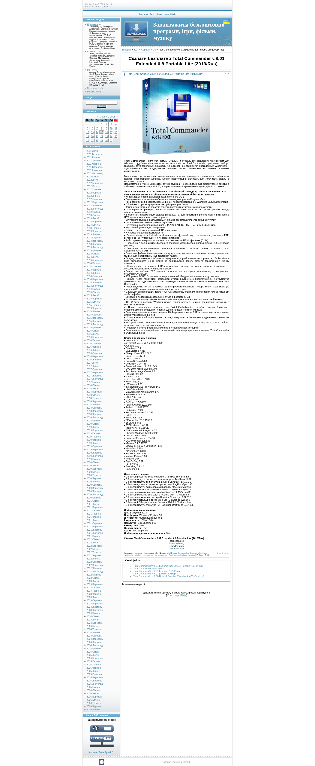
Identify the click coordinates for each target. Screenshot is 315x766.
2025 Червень (94, 667)
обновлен (202, 553)
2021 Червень (94, 517)
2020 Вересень (95, 488)
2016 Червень (94, 346)
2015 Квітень (93, 301)
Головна (143, 14)
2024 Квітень (93, 626)
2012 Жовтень (94, 205)
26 (87, 140)
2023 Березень (95, 584)
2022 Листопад (95, 571)
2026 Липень (93, 709)
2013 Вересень (95, 240)
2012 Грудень (94, 212)
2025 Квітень (93, 661)
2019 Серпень (94, 446)
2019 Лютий (93, 427)
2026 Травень (94, 703)
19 (87, 136)
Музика (91, 91)
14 (97, 132)
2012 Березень (95, 183)
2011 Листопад (94, 173)
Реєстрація (163, 14)
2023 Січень (93, 578)
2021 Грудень (94, 536)
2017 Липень (93, 366)
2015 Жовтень (94, 321)
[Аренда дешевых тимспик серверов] (102, 747)
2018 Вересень (95, 411)
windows (138, 555)
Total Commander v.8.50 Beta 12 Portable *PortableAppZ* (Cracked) (168, 576)
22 (101, 136)
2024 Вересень (95, 639)
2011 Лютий (93, 151)
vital (169, 553)
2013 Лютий (93, 218)
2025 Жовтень (94, 680)
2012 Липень (93, 196)
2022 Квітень (93, 549)
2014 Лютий (93, 257)
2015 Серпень (94, 314)
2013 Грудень (94, 250)
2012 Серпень (94, 199)
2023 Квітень (93, 587)
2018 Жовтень (94, 414)
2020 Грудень (94, 497)
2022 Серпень (94, 562)
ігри (89, 69)
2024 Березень (95, 623)
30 (106, 140)
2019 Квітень (93, 433)
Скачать (193, 553)
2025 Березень (95, 658)
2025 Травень (94, 664)
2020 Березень (95, 468)
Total (171, 555)
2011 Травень (94, 160)
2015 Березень (95, 298)
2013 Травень (94, 228)
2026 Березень (95, 696)
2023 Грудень (94, 613)
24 (111, 136)
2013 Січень (93, 215)
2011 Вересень (95, 167)
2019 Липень (93, 443)
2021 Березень (95, 507)
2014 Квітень (93, 263)
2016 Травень (94, 343)
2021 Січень (93, 501)
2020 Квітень (93, 472)
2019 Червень (94, 440)
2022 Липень (93, 558)
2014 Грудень (94, 289)
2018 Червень (94, 401)
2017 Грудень (94, 382)
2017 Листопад (95, 379)
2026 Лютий (93, 693)
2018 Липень (93, 404)
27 (92, 140)
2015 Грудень (94, 327)
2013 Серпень (94, 237)
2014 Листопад (95, 285)
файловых (128, 555)
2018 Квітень (93, 395)
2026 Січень (93, 690)
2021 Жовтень (94, 529)
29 (101, 140)
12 (87, 132)
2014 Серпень (94, 276)
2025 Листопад (95, 684)
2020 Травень (94, 475)
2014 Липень (93, 273)
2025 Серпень (94, 674)
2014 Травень (94, 266)
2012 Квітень (93, 186)
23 (106, 136)
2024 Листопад (95, 645)
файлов (191, 555)
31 (111, 140)
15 (101, 132)
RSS (106, 6)
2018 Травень (94, 398)
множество (148, 555)
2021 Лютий (93, 504)
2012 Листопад (95, 208)
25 (116, 136)
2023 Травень (94, 590)
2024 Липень (93, 632)
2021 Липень (93, 520)
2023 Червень (94, 594)
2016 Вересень (95, 356)
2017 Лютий (93, 362)
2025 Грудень (94, 687)
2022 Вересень (95, 565)
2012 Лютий (93, 179)
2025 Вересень (95, 677)
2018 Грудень (94, 420)
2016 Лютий (93, 334)
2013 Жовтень (94, 244)
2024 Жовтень (94, 642)
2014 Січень (93, 253)
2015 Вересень (95, 318)
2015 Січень (93, 292)
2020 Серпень (94, 484)
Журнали (92, 88)
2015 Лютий (93, 295)
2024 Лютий (93, 619)
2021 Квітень (93, 510)
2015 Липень (93, 311)
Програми (92, 24)
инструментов (161, 555)
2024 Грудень (94, 648)
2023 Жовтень (94, 606)
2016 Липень (93, 350)
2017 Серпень (94, 369)
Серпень (146, 49)
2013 (136, 49)
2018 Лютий (93, 388)
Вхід (173, 14)
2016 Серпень (94, 353)
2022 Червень (94, 555)
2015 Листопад (95, 324)
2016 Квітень (93, 340)
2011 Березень (94, 154)
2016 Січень (93, 330)
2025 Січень (93, 651)
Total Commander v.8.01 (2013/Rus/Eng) (154, 573)
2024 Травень (94, 629)
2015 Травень (94, 305)
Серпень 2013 (107, 116)
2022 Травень (94, 552)
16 (106, 132)
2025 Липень (93, 671)
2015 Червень (94, 308)
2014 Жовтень (94, 282)
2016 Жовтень (94, 359)
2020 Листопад (95, 494)
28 (97, 140)
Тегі (152, 14)
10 (111, 128)
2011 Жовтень (94, 170)
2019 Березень (95, 430)
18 (116, 132)
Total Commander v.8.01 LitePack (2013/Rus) (157, 571)
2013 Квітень (93, 224)
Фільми (91, 51)
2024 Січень (93, 616)
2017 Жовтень (94, 375)
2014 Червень (94, 269)
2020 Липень (93, 481)
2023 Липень (93, 597)
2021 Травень (94, 513)
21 (97, 136)
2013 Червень (94, 231)
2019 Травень (94, 436)
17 (111, 132)
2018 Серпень (94, 407)
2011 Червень (94, 163)
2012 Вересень (95, 202)
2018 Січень (93, 385)
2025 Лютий (93, 655)
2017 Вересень (95, 372)
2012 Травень (94, 189)
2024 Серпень (94, 635)
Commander (182, 553)
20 (92, 136)
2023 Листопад (95, 610)
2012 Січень (93, 176)
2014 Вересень (95, 279)
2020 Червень (94, 478)
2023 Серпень (94, 600)
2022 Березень (95, 545)
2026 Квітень (93, 700)
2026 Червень (94, 706)
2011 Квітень (93, 157)
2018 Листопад (95, 417)
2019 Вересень (95, 449)
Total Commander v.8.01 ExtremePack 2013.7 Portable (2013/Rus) (168, 566)
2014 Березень (95, 260)
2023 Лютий (93, 581)
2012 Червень (94, 192)
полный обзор (180, 555)
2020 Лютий (93, 465)
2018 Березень (95, 391)
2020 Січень (93, 462)
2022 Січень (93, 539)
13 (92, 132)
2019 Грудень (94, 459)
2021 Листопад (95, 533)
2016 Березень (95, 337)
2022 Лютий (93, 542)
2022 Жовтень (94, 568)
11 (116, 128)
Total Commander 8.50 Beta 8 (148, 568)
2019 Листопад (95, 456)
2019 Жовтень (94, 452)
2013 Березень (95, 221)
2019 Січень (93, 423)
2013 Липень (93, 234)
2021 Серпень (94, 523)
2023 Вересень (95, 603)
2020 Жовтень (94, 491)
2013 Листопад (95, 247)
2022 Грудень (94, 574)
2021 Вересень (95, 526)
